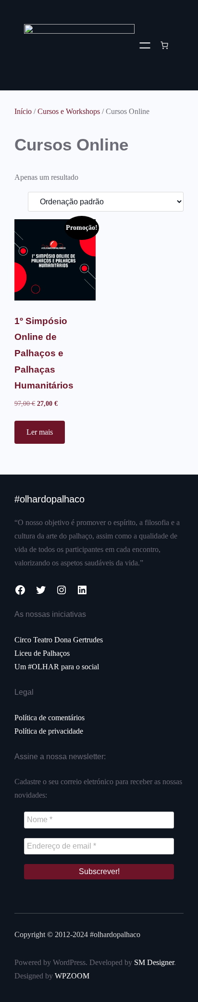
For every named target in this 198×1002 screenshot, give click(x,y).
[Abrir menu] (145, 45)
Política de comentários (49, 718)
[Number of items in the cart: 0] (164, 45)
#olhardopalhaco (49, 499)
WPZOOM (72, 976)
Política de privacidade (48, 731)
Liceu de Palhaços (42, 653)
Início (23, 111)
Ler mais (39, 432)
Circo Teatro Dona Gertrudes (58, 640)
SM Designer (154, 962)
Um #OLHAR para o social (56, 667)
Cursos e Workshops (68, 111)
